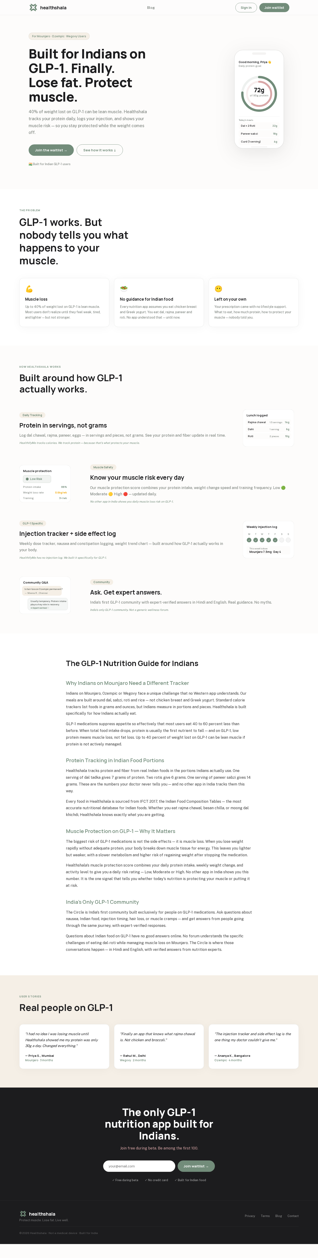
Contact (293, 1216)
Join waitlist (274, 7)
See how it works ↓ (99, 150)
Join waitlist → (196, 1166)
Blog (151, 8)
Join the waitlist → (51, 150)
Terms (265, 1216)
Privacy (250, 1216)
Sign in (246, 7)
